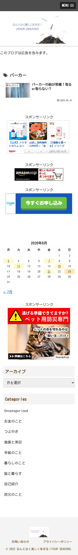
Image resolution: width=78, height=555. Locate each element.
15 (59, 266)
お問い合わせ (20, 541)
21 (49, 271)
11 (18, 266)
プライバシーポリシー (57, 541)
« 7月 (7, 292)
